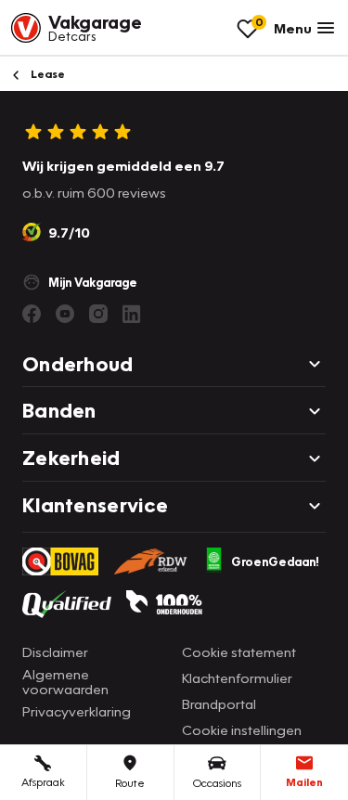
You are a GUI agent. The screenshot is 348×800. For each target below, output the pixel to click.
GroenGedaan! (275, 561)
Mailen (304, 782)
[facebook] (31, 313)
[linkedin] (131, 313)
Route (130, 783)
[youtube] (65, 313)
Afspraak (43, 782)
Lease (46, 74)
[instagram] (98, 313)
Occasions (217, 783)
